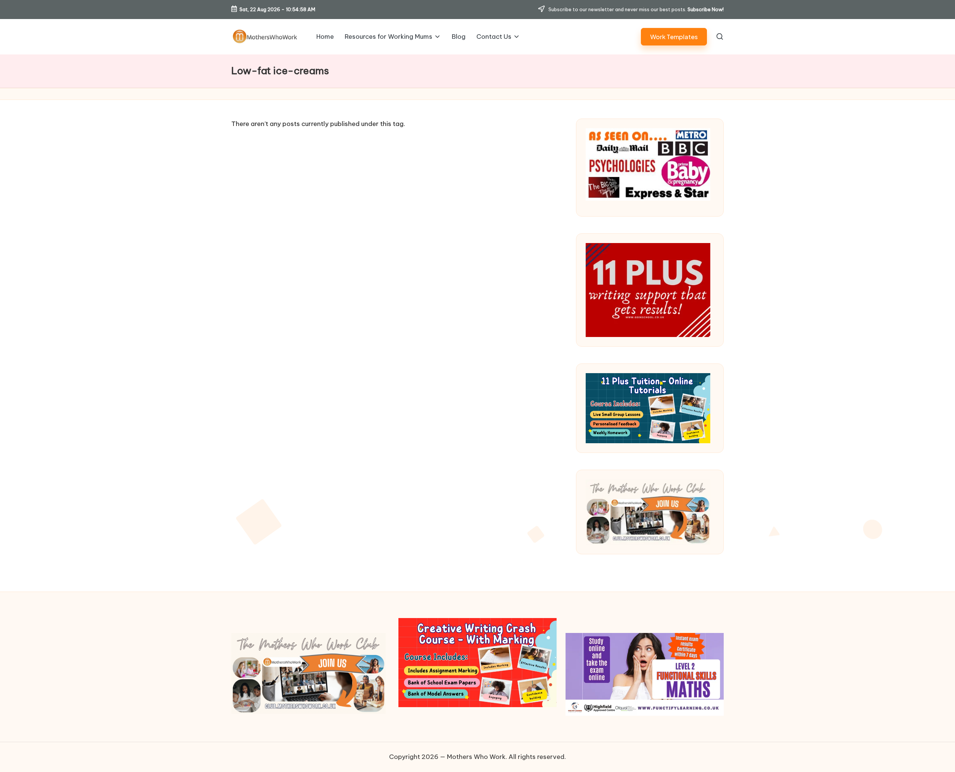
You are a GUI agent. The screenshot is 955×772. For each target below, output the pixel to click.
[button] (674, 36)
